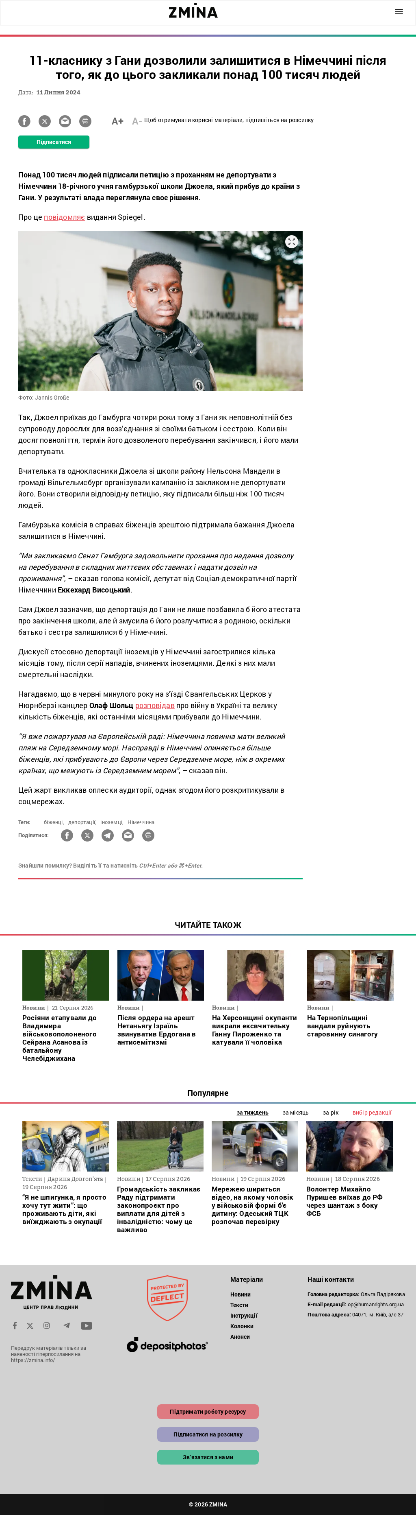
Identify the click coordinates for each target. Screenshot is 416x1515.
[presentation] (33, 1144)
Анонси (240, 1336)
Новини (240, 1294)
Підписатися (54, 142)
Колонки (242, 1326)
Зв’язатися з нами (208, 1457)
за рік (330, 1112)
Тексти (239, 1305)
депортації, (82, 822)
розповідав (155, 705)
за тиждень (253, 1112)
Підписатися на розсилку (208, 1434)
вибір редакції (372, 1112)
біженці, (54, 822)
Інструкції (244, 1315)
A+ (118, 121)
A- (137, 121)
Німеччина (141, 822)
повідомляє (64, 217)
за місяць (296, 1112)
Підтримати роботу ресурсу (208, 1411)
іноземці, (112, 822)
